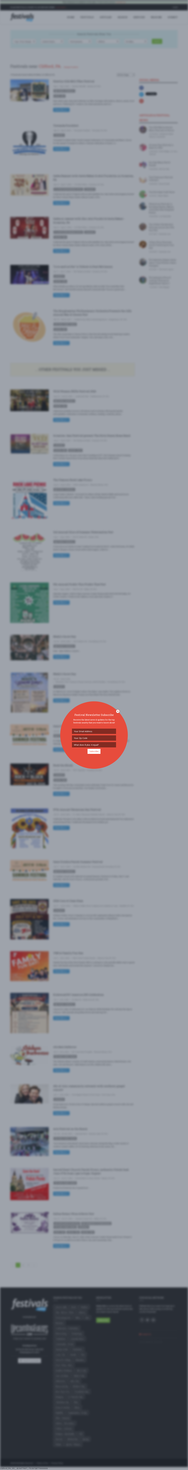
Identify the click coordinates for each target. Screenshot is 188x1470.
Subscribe (94, 751)
